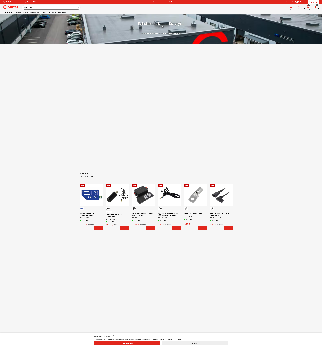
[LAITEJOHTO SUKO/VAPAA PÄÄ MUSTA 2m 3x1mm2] (169, 195)
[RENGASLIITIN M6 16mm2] (195, 195)
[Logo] (10, 7)
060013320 (9, 2)
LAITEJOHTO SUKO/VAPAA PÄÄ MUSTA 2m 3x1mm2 (168, 214)
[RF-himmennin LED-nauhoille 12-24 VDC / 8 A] (143, 195)
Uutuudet (25, 13)
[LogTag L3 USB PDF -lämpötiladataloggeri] (91, 195)
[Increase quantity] (91, 228)
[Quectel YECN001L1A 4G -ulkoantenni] (117, 195)
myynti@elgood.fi (34, 2)
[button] (91, 208)
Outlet (11, 13)
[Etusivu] (159, 27)
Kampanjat (18, 13)
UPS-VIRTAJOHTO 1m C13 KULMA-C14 (219, 214)
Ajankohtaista (62, 13)
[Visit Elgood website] (313, 2)
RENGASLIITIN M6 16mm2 (193, 214)
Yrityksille (33, 13)
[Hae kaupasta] (78, 7)
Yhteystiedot (52, 13)
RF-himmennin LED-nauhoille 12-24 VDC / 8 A (142, 214)
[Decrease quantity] (81, 228)
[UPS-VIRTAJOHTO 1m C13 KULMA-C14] (221, 195)
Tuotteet (5, 13)
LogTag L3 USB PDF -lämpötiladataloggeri (88, 214)
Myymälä (44, 13)
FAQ (38, 13)
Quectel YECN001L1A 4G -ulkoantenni (115, 216)
